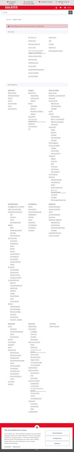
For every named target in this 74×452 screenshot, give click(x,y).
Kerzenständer (12, 103)
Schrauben (54, 195)
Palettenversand (33, 63)
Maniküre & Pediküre (37, 111)
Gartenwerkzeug (56, 106)
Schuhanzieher (35, 393)
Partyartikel (31, 222)
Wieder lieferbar (54, 326)
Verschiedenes (12, 109)
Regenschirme (35, 360)
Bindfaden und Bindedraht (57, 95)
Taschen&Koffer (35, 365)
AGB (50, 41)
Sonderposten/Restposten (36, 69)
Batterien (13, 283)
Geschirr (12, 251)
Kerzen (10, 101)
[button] (56, 7)
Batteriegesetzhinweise (56, 51)
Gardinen (13, 217)
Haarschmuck (35, 354)
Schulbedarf (32, 227)
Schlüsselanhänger (36, 362)
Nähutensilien (14, 272)
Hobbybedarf (32, 214)
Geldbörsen (34, 347)
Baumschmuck (14, 352)
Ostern (10, 326)
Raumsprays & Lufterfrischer (32, 120)
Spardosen (52, 217)
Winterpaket (34, 339)
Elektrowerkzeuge (56, 179)
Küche (12, 220)
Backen (12, 246)
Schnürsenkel (35, 386)
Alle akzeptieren (57, 433)
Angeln (53, 130)
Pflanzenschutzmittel (57, 122)
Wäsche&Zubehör (15, 222)
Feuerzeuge (34, 378)
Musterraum (32, 41)
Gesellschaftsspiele (54, 206)
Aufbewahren (14, 243)
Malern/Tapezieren (56, 187)
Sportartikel (52, 127)
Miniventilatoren (36, 357)
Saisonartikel (32, 66)
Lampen (12, 293)
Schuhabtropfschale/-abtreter (37, 389)
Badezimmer (32, 93)
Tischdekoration (15, 371)
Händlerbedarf (32, 367)
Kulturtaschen (35, 98)
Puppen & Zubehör (54, 209)
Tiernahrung (54, 169)
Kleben (53, 185)
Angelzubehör (32, 326)
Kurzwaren (11, 267)
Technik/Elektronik (13, 280)
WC (29, 129)
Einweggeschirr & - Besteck (16, 206)
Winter (10, 347)
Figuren (10, 98)
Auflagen (53, 148)
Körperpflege (34, 95)
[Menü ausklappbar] (2, 7)
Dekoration (52, 98)
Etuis (32, 375)
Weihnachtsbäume (15, 376)
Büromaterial (32, 209)
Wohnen (10, 304)
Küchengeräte (14, 256)
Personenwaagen (15, 309)
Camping (53, 135)
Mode (32, 409)
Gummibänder (14, 270)
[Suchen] (70, 12)
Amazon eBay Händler (35, 56)
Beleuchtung (52, 93)
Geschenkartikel (33, 76)
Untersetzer (54, 124)
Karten (30, 220)
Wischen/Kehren (15, 235)
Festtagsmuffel (14, 358)
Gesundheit (31, 116)
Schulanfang (12, 342)
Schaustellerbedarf (54, 214)
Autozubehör (32, 329)
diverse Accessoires (34, 342)
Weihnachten (12, 350)
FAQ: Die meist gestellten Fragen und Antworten (35, 52)
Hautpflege (34, 106)
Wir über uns (32, 37)
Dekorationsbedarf (13, 95)
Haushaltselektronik (16, 285)
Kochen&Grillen (15, 254)
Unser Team (32, 47)
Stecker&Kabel (14, 296)
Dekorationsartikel (15, 355)
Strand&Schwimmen (55, 233)
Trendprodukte (32, 411)
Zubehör (33, 101)
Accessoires (13, 241)
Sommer (10, 339)
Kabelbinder (14, 288)
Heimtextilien (35, 406)
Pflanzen (51, 114)
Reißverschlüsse (15, 275)
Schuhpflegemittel (36, 398)
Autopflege (34, 331)
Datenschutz (16, 446)
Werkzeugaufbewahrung (58, 200)
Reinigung (31, 124)
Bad (11, 214)
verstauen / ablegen (16, 319)
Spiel (52, 164)
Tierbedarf (52, 156)
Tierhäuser (54, 166)
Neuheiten (52, 324)
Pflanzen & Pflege (15, 312)
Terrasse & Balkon (54, 145)
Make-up (33, 109)
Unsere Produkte (33, 73)
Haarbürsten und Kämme (36, 351)
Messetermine (32, 59)
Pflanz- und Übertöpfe (57, 119)
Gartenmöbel (55, 151)
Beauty (30, 103)
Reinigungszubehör (16, 230)
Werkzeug (52, 177)
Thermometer (14, 317)
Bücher (30, 206)
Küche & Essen (12, 238)
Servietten (31, 230)
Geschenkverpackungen (17, 360)
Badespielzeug (55, 222)
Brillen (32, 345)
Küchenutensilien (15, 262)
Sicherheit (54, 161)
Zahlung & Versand (34, 44)
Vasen (10, 106)
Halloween (11, 345)
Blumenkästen (55, 116)
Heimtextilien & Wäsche (15, 212)
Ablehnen (57, 443)
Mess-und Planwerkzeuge (55, 191)
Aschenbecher (35, 373)
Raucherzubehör (33, 370)
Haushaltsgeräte (15, 306)
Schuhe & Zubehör (34, 381)
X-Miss (12, 379)
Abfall (12, 227)
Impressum (7, 446)
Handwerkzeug (55, 182)
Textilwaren (31, 401)
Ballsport (53, 132)
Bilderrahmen (12, 93)
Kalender (31, 217)
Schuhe (33, 396)
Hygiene (53, 158)
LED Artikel (11, 381)
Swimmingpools (53, 143)
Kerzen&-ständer (15, 366)
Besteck (12, 249)
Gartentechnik (53, 101)
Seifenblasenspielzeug (58, 227)
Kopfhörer (13, 291)
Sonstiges (54, 109)
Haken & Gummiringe (14, 209)
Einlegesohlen (35, 383)
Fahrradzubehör (56, 137)
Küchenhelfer (14, 259)
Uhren (12, 298)
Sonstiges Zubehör (15, 277)
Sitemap (51, 44)
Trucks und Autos (54, 235)
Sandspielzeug (55, 225)
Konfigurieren (57, 438)
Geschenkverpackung (34, 212)
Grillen (51, 111)
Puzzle (51, 212)
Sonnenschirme (55, 153)
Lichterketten (14, 368)
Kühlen (12, 264)
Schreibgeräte (32, 225)
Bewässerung (55, 103)
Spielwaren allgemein (55, 220)
